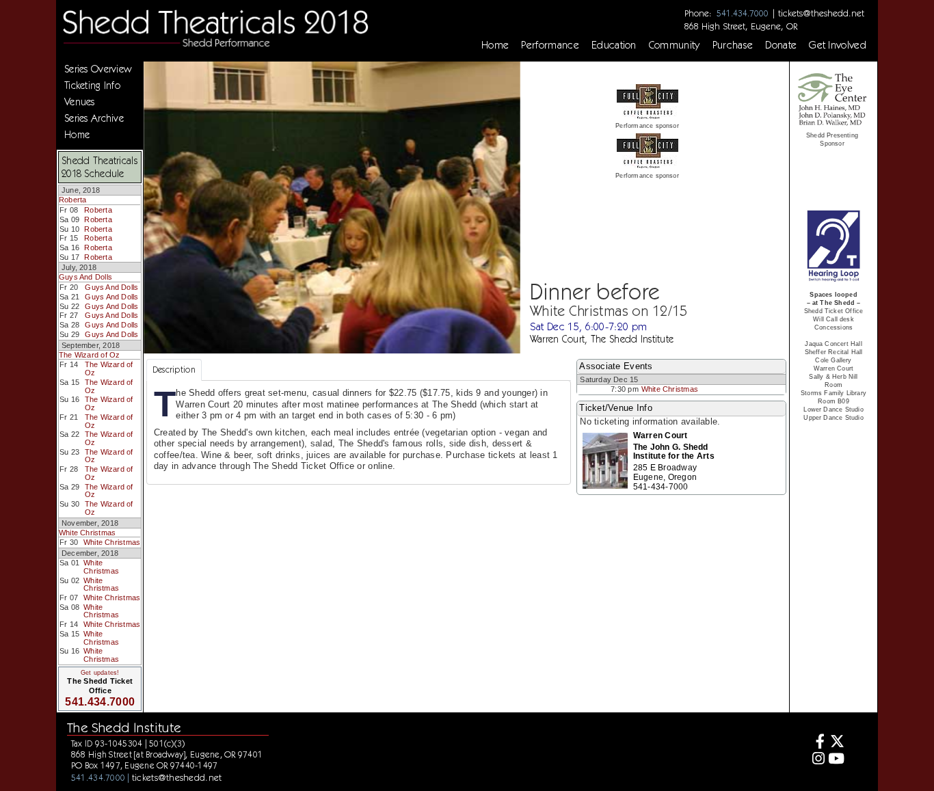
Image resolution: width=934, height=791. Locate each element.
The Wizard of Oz (89, 355)
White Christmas (87, 532)
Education (614, 45)
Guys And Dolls (85, 277)
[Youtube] (836, 759)
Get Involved (837, 45)
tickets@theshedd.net (821, 13)
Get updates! (100, 672)
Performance (550, 45)
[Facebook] (816, 742)
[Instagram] (816, 759)
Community (674, 45)
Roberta (73, 200)
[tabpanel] (358, 432)
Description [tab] (174, 369)
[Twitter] (836, 742)
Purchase (732, 45)
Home (495, 45)
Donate (781, 45)
